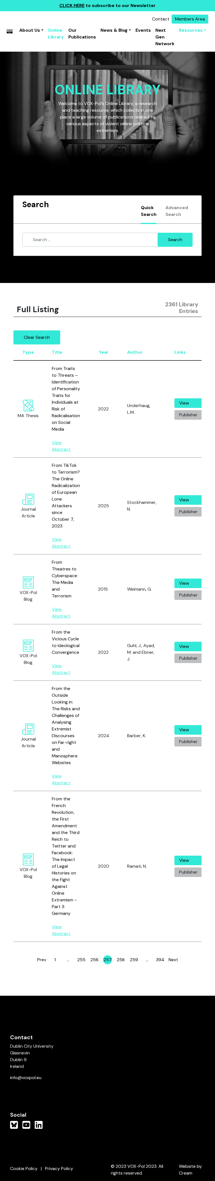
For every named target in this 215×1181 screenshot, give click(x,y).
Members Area (190, 19)
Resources (191, 30)
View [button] (184, 403)
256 (94, 960)
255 (81, 960)
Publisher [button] (188, 415)
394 (160, 960)
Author (135, 352)
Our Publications (82, 33)
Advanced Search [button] (176, 211)
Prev (41, 960)
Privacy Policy (59, 1168)
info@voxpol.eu (25, 1078)
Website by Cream (190, 1169)
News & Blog (114, 30)
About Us (29, 30)
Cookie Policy (24, 1168)
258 (121, 960)
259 (134, 960)
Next (173, 960)
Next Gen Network (164, 37)
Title (57, 352)
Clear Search (37, 337)
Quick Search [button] (148, 211)
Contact (160, 19)
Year (104, 352)
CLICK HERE (72, 5)
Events (143, 30)
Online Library (56, 33)
